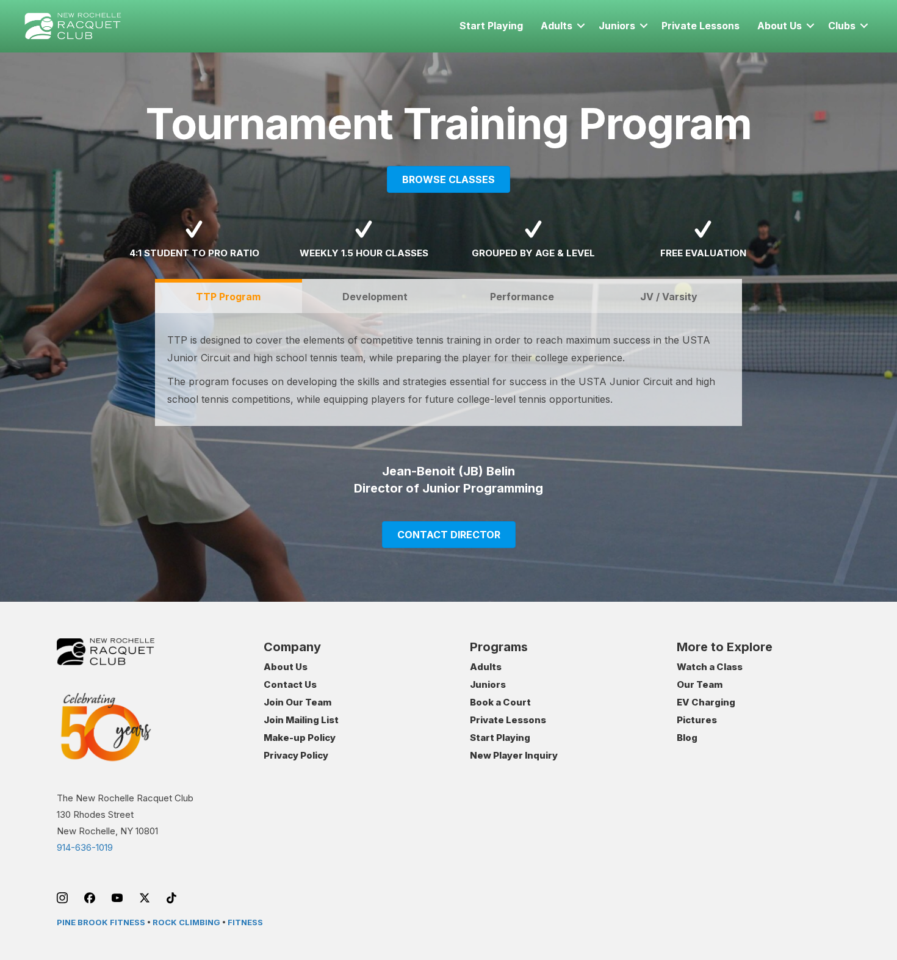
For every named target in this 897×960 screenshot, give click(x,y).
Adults (556, 26)
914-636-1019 (85, 847)
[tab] (228, 296)
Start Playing (491, 26)
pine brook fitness (101, 922)
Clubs (842, 26)
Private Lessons (700, 26)
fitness (245, 922)
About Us (779, 26)
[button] (580, 25)
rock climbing (186, 922)
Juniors (617, 26)
